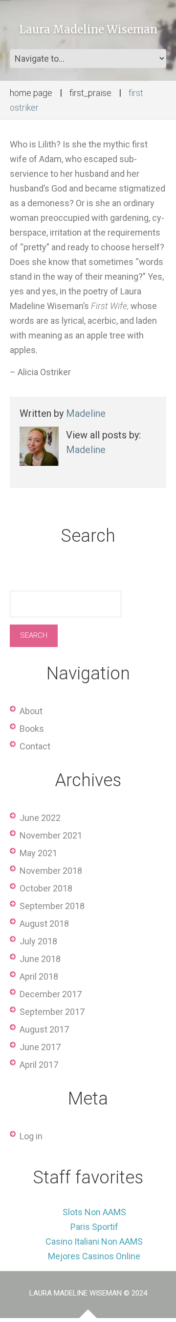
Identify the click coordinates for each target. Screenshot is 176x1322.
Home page (31, 93)
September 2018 (52, 906)
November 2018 (51, 870)
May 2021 (38, 853)
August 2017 (44, 1029)
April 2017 (39, 1064)
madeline (86, 413)
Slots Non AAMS (94, 1212)
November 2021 (51, 835)
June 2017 (40, 1047)
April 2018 (39, 976)
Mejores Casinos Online (94, 1256)
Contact (35, 746)
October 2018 (46, 888)
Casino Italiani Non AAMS (94, 1241)
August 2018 (44, 923)
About (31, 711)
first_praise (90, 93)
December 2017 (51, 994)
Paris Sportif (94, 1227)
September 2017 (52, 1012)
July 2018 (38, 941)
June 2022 (40, 818)
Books (32, 728)
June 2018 (40, 959)
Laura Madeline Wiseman (88, 29)
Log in (31, 1136)
